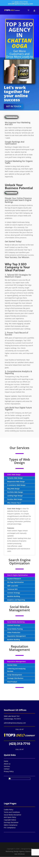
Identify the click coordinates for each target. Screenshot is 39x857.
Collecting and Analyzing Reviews (16, 670)
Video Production (13, 632)
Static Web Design (14, 474)
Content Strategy (13, 593)
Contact (6, 769)
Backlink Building (13, 596)
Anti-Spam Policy (10, 817)
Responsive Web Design (16, 481)
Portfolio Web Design (15, 492)
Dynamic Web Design (15, 478)
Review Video (12, 665)
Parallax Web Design (14, 499)
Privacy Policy (9, 771)
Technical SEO (12, 589)
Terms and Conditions (12, 812)
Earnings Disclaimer (11, 822)
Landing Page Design (15, 496)
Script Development (14, 675)
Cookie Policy (8, 810)
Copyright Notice (10, 820)
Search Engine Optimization (17, 575)
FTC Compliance (9, 828)
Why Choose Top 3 (14, 503)
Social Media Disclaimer (12, 815)
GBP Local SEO (12, 586)
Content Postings (13, 625)
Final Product (12, 682)
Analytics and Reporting (16, 600)
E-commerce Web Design (16, 485)
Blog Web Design (13, 489)
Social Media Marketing (16, 622)
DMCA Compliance (10, 825)
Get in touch (13, 106)
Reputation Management (16, 636)
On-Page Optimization (15, 582)
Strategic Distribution (15, 678)
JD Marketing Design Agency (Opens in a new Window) (19, 851)
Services (7, 766)
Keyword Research (14, 579)
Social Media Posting (15, 629)
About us (7, 764)
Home (6, 761)
